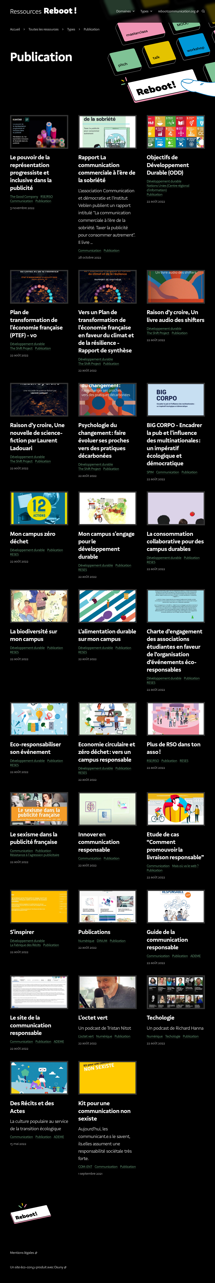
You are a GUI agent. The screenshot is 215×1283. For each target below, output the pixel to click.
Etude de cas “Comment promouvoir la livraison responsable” (175, 846)
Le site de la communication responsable (30, 1025)
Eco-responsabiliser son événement (35, 748)
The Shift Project (21, 348)
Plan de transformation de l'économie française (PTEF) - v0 (36, 324)
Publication (43, 201)
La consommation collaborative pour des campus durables (175, 541)
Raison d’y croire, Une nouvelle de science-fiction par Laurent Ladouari (37, 437)
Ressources (26, 11)
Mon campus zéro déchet (32, 537)
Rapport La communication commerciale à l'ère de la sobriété (106, 169)
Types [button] (144, 11)
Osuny (58, 1267)
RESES (14, 554)
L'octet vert (93, 1018)
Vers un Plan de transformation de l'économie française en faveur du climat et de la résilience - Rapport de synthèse (106, 331)
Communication (21, 201)
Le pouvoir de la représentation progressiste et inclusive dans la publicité (31, 173)
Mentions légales (22, 1252)
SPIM (150, 472)
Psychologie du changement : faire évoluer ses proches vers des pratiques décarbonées (103, 441)
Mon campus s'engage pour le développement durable (106, 545)
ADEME (195, 956)
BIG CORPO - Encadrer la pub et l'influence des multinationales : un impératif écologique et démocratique (174, 444)
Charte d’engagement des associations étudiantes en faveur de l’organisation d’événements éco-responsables (174, 651)
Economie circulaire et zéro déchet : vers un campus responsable (106, 752)
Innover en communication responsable (98, 842)
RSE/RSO (47, 196)
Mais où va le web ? (185, 866)
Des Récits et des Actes (32, 1107)
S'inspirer (22, 932)
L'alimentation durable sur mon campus (107, 635)
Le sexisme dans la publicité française (33, 838)
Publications (94, 932)
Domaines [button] (123, 11)
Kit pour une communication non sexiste (104, 1111)
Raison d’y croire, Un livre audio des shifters (176, 316)
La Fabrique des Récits (25, 945)
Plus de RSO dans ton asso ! (174, 748)
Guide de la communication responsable (167, 940)
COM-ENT (85, 1166)
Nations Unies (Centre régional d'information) (168, 187)
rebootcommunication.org (176, 11)
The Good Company (24, 196)
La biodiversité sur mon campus (33, 635)
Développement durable (164, 181)
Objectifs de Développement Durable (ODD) (168, 165)
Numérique (86, 941)
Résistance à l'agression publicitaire (34, 855)
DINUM (102, 941)
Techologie (160, 1018)
